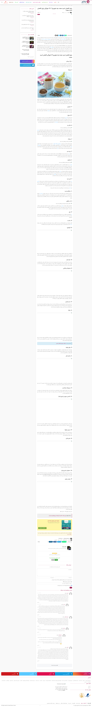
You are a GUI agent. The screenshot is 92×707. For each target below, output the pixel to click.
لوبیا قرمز (39, 145)
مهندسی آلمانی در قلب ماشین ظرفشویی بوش (28, 24)
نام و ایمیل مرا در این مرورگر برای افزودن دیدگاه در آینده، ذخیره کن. (61, 579)
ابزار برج (85, 682)
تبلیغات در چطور (83, 703)
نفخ (50, 39)
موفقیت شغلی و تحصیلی (36, 2)
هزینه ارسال (80, 680)
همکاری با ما (73, 703)
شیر (71, 181)
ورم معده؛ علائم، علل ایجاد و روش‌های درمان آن (57, 515)
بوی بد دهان (47, 39)
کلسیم (38, 181)
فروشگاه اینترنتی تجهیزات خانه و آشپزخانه (56, 680)
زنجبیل (71, 164)
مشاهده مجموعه (42, 528)
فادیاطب (21, 680)
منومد (89, 687)
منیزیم (38, 130)
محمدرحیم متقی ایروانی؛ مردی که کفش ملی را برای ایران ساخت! (28, 21)
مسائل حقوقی (11, 2)
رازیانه (49, 99)
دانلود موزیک (11, 680)
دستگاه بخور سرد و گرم (64, 680)
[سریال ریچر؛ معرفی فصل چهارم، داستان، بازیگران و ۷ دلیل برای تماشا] (32, 42)
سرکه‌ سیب (41, 193)
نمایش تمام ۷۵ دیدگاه (54, 665)
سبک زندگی (51, 2)
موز (71, 214)
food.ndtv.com (60, 538)
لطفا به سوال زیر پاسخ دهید (68, 581)
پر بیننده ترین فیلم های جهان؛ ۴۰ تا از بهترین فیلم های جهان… (25, 46)
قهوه (52, 47)
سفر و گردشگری (22, 2)
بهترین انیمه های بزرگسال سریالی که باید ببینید (25, 50)
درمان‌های (57, 143)
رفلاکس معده (63, 39)
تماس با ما (69, 703)
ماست (71, 224)
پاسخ (38, 602)
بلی (56, 559)
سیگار (50, 47)
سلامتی (55, 2)
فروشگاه (88, 703)
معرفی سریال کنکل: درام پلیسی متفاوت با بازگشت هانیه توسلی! (28, 12)
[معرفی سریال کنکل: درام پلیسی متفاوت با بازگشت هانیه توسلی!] (32, 38)
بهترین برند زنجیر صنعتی (16, 680)
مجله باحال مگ (3, 680)
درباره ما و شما (78, 703)
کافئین (55, 174)
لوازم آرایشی (7, 680)
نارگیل (62, 205)
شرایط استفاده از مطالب (64, 703)
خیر (52, 559)
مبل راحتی (44, 680)
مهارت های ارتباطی (28, 2)
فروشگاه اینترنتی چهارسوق (26, 680)
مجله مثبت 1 (88, 682)
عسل (60, 171)
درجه (89, 686)
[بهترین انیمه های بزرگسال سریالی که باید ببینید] (32, 50)
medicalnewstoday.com (67, 538)
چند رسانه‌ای (6, 2)
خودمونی (84, 680)
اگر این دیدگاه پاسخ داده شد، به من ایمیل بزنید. (64, 585)
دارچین (48, 110)
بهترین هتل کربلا (70, 680)
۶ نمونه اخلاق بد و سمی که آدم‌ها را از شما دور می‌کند (27, 28)
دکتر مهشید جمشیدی (88, 680)
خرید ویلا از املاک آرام (32, 680)
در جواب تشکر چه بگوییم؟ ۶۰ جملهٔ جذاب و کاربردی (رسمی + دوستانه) (28, 16)
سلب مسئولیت (58, 703)
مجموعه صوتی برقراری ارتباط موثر (53, 521)
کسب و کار (16, 2)
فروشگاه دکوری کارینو (48, 680)
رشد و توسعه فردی (45, 2)
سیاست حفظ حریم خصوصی (51, 703)
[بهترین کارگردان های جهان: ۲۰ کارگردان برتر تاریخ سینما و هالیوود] (32, 54)
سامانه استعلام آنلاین (75, 680)
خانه (58, 2)
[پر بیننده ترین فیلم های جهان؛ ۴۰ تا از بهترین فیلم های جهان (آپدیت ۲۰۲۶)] (32, 46)
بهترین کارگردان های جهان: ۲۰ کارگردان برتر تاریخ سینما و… (25, 54)
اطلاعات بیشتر (69, 534)
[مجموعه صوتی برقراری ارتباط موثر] (66, 524)
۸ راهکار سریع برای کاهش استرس (61, 343)
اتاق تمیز (41, 680)
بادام (70, 187)
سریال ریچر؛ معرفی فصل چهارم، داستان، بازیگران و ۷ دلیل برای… (25, 42)
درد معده (43, 39)
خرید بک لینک (37, 680)
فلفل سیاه (56, 122)
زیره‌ (69, 153)
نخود (71, 146)
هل (57, 148)
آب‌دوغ (66, 117)
